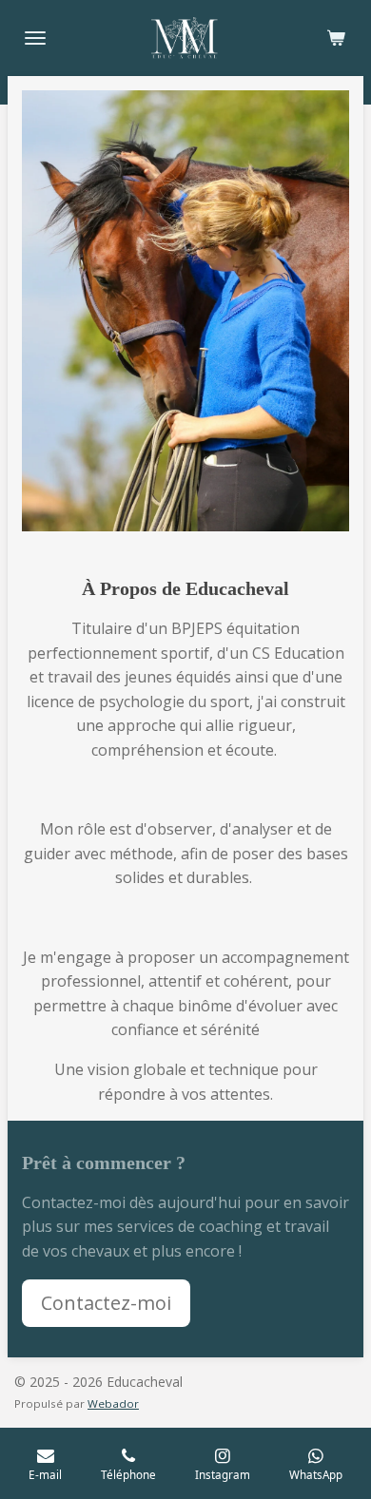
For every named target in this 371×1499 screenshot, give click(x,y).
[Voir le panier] (336, 38)
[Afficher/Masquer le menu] (35, 38)
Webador (113, 1403)
